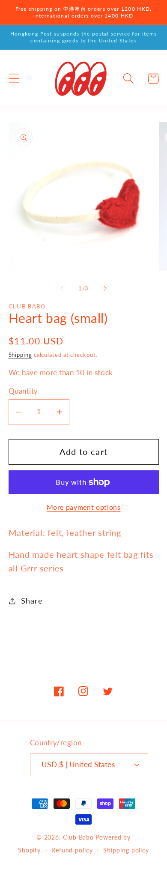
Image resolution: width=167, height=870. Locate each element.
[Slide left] (61, 288)
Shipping (20, 354)
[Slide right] (105, 288)
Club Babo (78, 837)
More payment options (84, 507)
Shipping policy (126, 850)
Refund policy (72, 850)
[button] (14, 78)
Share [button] (31, 600)
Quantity (23, 390)
